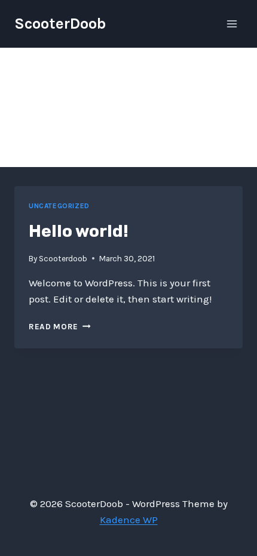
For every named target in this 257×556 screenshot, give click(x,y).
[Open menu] (232, 23)
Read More (60, 326)
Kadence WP (129, 520)
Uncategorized (59, 206)
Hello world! (78, 231)
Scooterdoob (63, 258)
